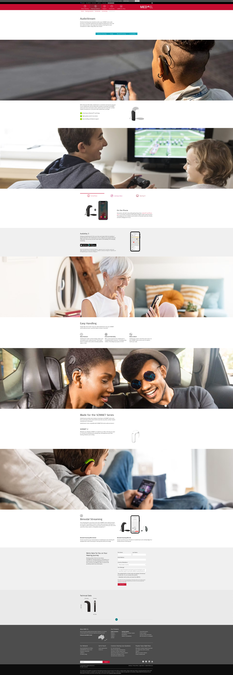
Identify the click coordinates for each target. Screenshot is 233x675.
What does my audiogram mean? (117, 654)
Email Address (121, 557)
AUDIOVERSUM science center (86, 649)
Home (82, 11)
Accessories (97, 11)
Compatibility (132, 33)
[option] (116, 214)
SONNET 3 (113, 634)
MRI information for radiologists (146, 636)
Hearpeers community (84, 651)
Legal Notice (141, 665)
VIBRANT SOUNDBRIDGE (127, 636)
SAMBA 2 (113, 636)
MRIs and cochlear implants (141, 652)
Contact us (101, 649)
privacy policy (122, 580)
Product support (143, 633)
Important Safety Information (115, 673)
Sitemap (130, 665)
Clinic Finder (94, 3)
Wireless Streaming (101, 33)
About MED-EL (88, 3)
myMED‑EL (99, 3)
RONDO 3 (113, 633)
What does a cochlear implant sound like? (144, 648)
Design (111, 33)
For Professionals (111, 3)
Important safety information (146, 634)
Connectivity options (144, 631)
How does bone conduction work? (118, 655)
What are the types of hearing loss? (118, 649)
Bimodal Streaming (121, 33)
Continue (137, 1)
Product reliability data (140, 654)
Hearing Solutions (89, 11)
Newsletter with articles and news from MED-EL (129, 577)
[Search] (152, 3)
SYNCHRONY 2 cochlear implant (128, 633)
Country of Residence (122, 562)
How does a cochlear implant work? (118, 651)
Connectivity (104, 11)
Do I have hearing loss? (115, 648)
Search (106, 662)
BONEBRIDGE (124, 634)
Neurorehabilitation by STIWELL (86, 648)
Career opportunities (103, 648)
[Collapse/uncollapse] (116, 619)
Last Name (135, 552)
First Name (120, 552)
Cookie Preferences (149, 665)
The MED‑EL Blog (83, 654)
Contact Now (104, 3)
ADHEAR (112, 637)
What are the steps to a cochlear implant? (119, 652)
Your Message (121, 567)
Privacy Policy (135, 665)
